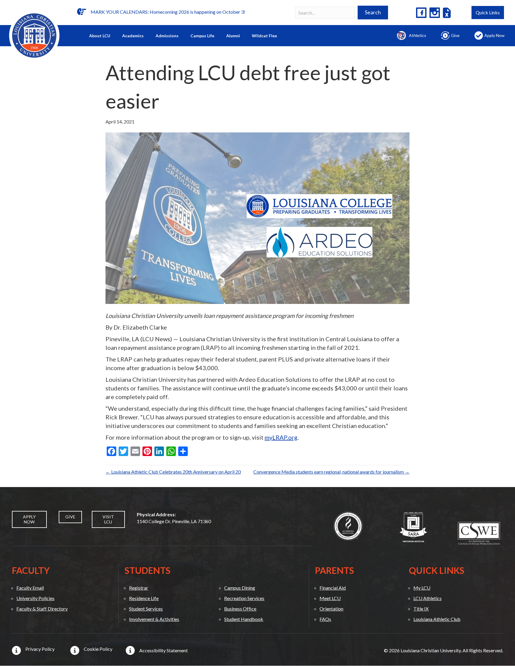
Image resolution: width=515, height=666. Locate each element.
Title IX (421, 608)
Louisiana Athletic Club (436, 619)
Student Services (146, 608)
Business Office (240, 608)
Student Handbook (243, 619)
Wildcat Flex (264, 35)
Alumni (233, 35)
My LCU (421, 588)
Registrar (138, 588)
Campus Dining (239, 588)
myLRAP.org (281, 437)
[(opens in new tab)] (348, 525)
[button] (373, 12)
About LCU (99, 35)
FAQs (325, 619)
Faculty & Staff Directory (42, 608)
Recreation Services (244, 598)
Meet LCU (330, 598)
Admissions (167, 35)
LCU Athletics (427, 598)
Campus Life (202, 35)
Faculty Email (30, 588)
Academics (133, 35)
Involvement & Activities (154, 619)
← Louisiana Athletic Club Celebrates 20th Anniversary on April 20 (173, 472)
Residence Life (144, 598)
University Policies (35, 598)
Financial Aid (332, 588)
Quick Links (488, 12)
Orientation (331, 608)
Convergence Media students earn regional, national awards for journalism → (331, 472)
